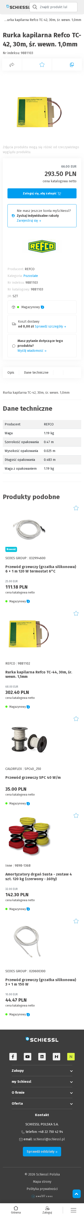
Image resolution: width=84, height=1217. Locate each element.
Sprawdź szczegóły (49, 326)
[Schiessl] (15, 7)
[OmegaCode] (42, 1196)
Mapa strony (42, 1182)
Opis (10, 373)
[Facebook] (13, 1056)
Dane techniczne (36, 373)
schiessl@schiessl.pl (49, 1139)
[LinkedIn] (42, 1056)
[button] (73, 1210)
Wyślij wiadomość (31, 351)
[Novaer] (71, 1056)
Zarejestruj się (28, 221)
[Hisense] (56, 1056)
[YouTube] (27, 1056)
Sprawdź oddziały (41, 1152)
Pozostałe (30, 276)
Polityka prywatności (42, 1189)
